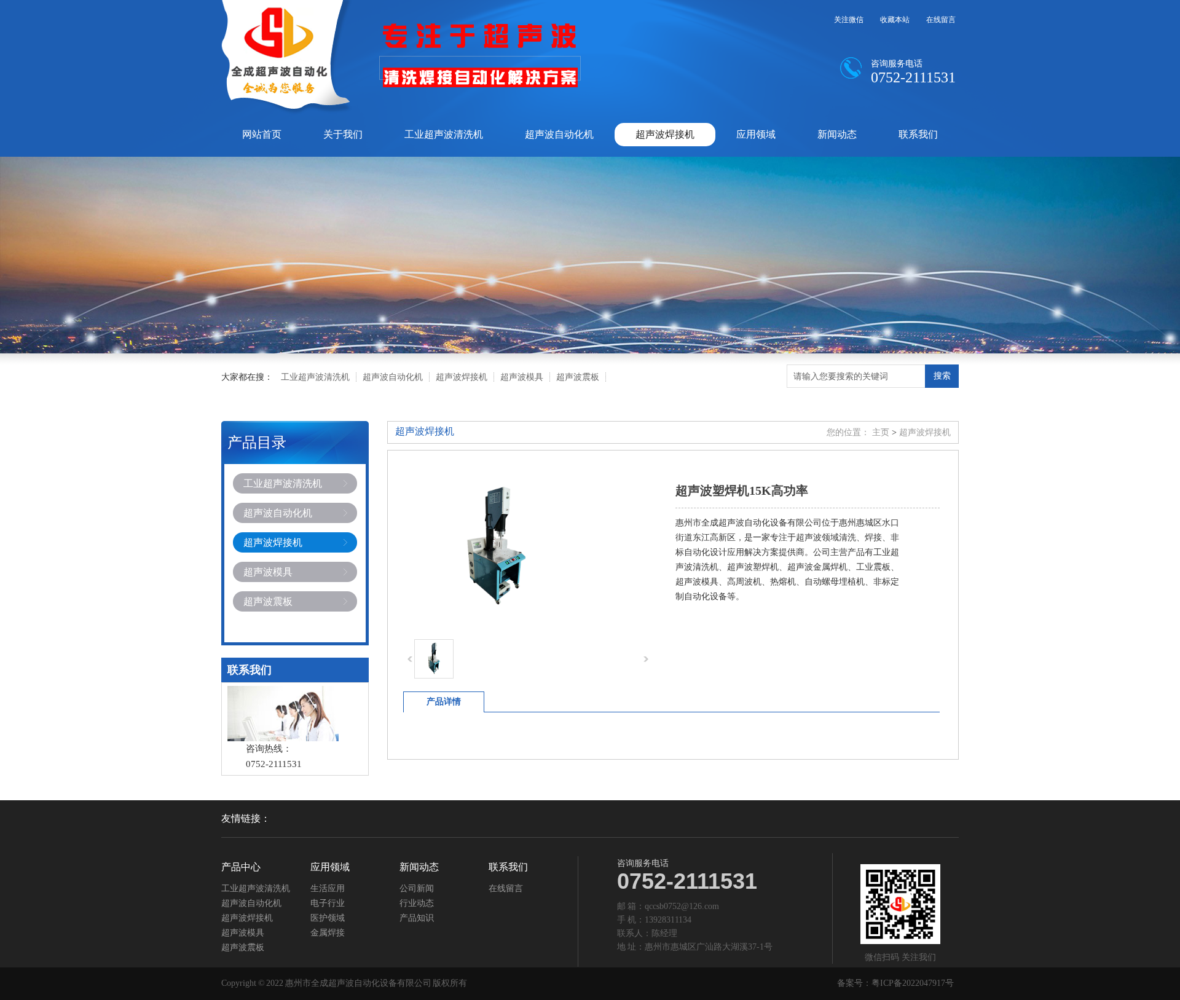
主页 (880, 432)
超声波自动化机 (559, 134)
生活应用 (327, 888)
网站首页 (261, 134)
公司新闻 (416, 888)
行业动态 (416, 903)
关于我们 (343, 134)
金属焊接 (327, 933)
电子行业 (327, 903)
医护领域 (327, 918)
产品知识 (416, 918)
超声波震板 (577, 377)
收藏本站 (895, 19)
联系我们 (918, 134)
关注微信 (848, 19)
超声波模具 (521, 377)
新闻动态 (837, 134)
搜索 (942, 375)
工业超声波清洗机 (443, 134)
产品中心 (241, 867)
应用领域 (756, 134)
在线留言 (941, 19)
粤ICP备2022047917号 (912, 983)
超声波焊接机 (664, 134)
